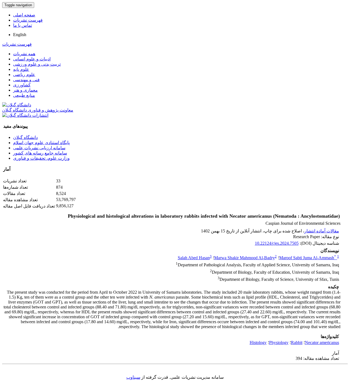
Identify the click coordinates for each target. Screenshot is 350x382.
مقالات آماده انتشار (321, 231)
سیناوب (133, 377)
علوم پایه (21, 69)
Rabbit (296, 342)
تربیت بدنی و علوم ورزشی (37, 64)
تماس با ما (22, 25)
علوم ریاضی (24, 74)
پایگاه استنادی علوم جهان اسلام (41, 142)
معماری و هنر (25, 90)
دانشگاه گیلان (25, 137)
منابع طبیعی (24, 95)
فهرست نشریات (28, 20)
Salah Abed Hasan (194, 257)
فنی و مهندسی (26, 79)
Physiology (278, 342)
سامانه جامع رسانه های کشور (40, 153)
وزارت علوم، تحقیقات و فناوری (41, 158)
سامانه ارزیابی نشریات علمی (39, 147)
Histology (258, 342)
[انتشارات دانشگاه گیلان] (25, 115)
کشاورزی (22, 85)
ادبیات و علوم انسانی (32, 59)
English (19, 34)
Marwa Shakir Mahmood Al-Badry (244, 257)
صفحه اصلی (24, 15)
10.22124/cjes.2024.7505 (277, 243)
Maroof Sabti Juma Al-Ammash (307, 257)
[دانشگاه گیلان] (16, 105)
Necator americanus (322, 342)
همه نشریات (24, 53)
